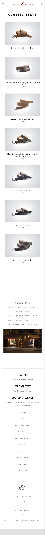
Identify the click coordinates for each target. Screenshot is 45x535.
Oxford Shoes (22, 432)
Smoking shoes (22, 464)
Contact (22, 501)
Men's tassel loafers (22, 425)
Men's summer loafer (22, 438)
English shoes (22, 412)
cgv (22, 515)
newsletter (22, 506)
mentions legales (22, 510)
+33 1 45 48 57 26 (22, 311)
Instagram (27, 497)
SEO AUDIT (8, 520)
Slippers (22, 451)
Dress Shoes (22, 471)
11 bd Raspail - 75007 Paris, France (22, 324)
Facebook (16, 497)
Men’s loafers (22, 419)
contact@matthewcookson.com (22, 316)
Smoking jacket (22, 458)
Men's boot (22, 445)
